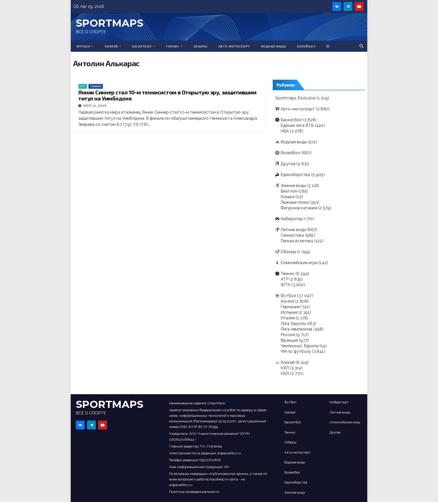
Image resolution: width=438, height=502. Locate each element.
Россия (288, 334)
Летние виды (293, 229)
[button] (361, 46)
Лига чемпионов (297, 329)
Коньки (288, 196)
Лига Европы (293, 323)
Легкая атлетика (297, 240)
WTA (285, 284)
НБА (285, 131)
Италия (288, 318)
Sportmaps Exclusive (295, 98)
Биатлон (289, 191)
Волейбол (306, 46)
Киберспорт (293, 218)
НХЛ (285, 373)
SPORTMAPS (109, 23)
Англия (287, 301)
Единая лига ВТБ (297, 125)
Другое (288, 163)
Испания (289, 312)
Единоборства (295, 174)
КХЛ (285, 368)
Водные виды (273, 46)
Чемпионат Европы (300, 345)
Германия (290, 306)
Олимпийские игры (299, 262)
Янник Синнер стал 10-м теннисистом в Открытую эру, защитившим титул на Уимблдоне (167, 95)
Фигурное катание (299, 207)
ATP (82, 86)
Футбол (83, 46)
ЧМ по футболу (296, 351)
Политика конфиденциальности (194, 492)
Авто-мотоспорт (234, 46)
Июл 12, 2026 (94, 106)
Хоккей (112, 46)
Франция (289, 340)
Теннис (173, 46)
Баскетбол (142, 46)
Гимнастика (292, 235)
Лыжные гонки (294, 202)
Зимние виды (293, 185)
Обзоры (200, 46)
